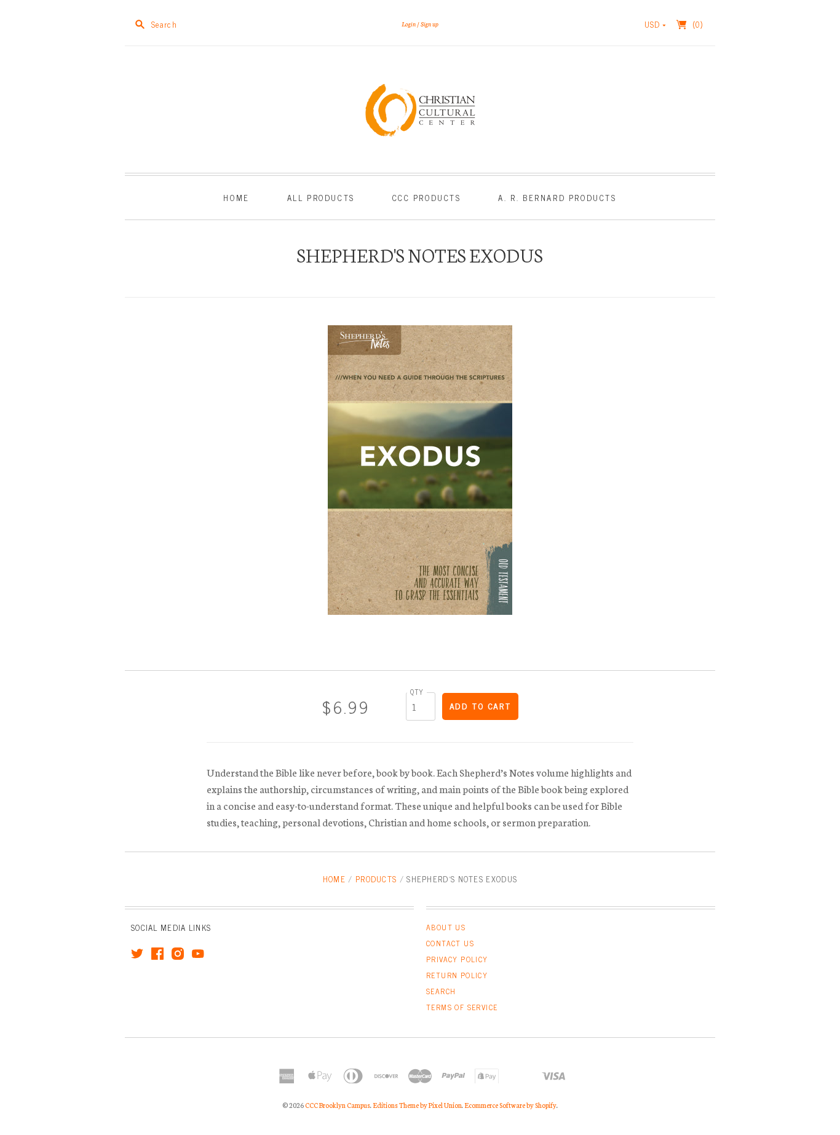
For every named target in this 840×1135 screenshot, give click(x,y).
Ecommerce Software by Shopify (510, 1105)
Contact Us (450, 943)
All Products (321, 197)
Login (409, 23)
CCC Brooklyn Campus (337, 1105)
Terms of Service (461, 1007)
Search (441, 991)
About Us (446, 927)
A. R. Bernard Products (557, 197)
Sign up (429, 23)
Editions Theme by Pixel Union (417, 1105)
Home (236, 197)
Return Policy (457, 975)
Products (376, 878)
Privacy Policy (457, 959)
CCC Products (426, 197)
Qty (417, 691)
